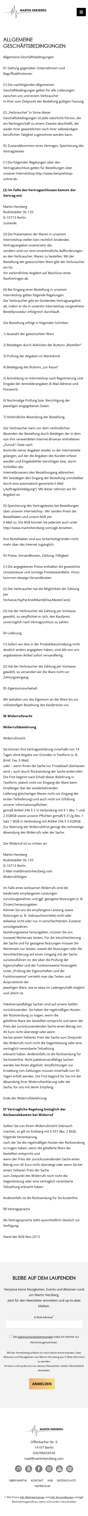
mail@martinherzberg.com (44, 1458)
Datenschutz (66, 1480)
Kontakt (37, 1480)
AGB (50, 1480)
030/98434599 (44, 1453)
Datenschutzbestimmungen (35, 1337)
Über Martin (18, 1480)
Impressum (42, 1486)
